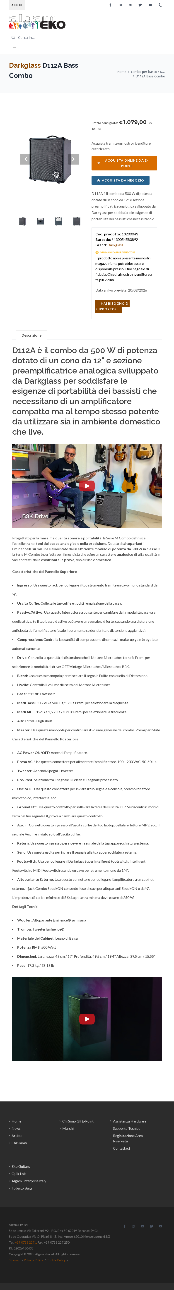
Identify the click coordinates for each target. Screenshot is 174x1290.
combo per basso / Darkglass (148, 71)
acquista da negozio (123, 180)
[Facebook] (110, 5)
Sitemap (14, 1260)
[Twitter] (140, 5)
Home (121, 71)
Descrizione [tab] (31, 335)
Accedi (17, 5)
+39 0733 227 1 (26, 1242)
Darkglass (25, 65)
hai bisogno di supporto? (112, 306)
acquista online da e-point (126, 163)
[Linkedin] (130, 5)
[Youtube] (150, 5)
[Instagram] (120, 5)
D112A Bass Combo (150, 76)
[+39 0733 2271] (160, 5)
